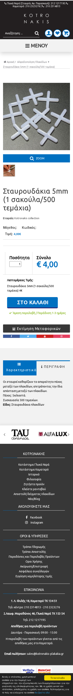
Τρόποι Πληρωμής (34, 546)
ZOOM (40, 158)
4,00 (50, 264)
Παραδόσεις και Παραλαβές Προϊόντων (34, 556)
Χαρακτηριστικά (21, 370)
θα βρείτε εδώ (42, 692)
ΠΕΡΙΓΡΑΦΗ (54, 367)
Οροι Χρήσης (34, 561)
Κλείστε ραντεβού (34, 489)
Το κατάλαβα (57, 677)
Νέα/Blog (34, 499)
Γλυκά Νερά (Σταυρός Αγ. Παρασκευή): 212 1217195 (36, 3)
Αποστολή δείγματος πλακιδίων (34, 494)
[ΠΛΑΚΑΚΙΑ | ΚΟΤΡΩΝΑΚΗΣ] (36, 18)
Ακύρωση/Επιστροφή (34, 566)
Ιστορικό (34, 474)
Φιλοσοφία (34, 479)
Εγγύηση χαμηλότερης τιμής (34, 576)
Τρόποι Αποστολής (34, 551)
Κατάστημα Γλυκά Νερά (33, 464)
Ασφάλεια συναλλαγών (34, 571)
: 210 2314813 (52, 6)
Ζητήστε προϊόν (34, 484)
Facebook (36, 517)
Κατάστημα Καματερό (34, 469)
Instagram (36, 522)
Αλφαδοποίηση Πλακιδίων (32, 62)
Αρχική (10, 62)
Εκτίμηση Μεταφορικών (38, 328)
